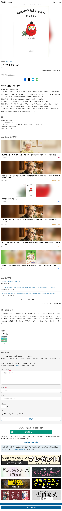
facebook (25, 79)
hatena (33, 79)
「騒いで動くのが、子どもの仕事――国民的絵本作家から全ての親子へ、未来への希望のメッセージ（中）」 (28, 293)
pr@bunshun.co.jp (31, 442)
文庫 (11, 61)
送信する (31, 419)
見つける (55, 2)
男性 (5, 413)
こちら (17, 365)
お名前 (2, 387)
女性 (13, 413)
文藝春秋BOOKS (7, 2)
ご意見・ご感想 (5, 369)
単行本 (7, 61)
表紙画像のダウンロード (31, 432)
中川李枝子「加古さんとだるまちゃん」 (11, 281)
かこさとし (4, 67)
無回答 (21, 413)
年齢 (2, 403)
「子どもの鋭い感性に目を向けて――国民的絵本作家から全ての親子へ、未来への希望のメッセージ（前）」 (28, 287)
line (37, 79)
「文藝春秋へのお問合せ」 (19, 449)
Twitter (29, 79)
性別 (2, 411)
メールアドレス (5, 395)
